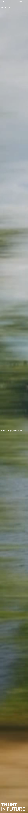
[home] (3, 1)
